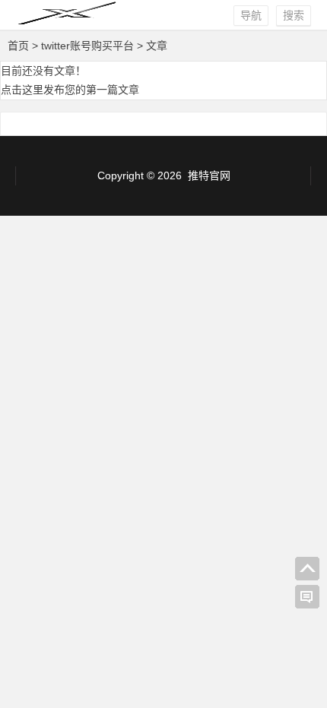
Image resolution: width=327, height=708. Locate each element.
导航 (251, 15)
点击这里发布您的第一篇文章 (70, 90)
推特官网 (209, 175)
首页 (18, 46)
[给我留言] (307, 597)
